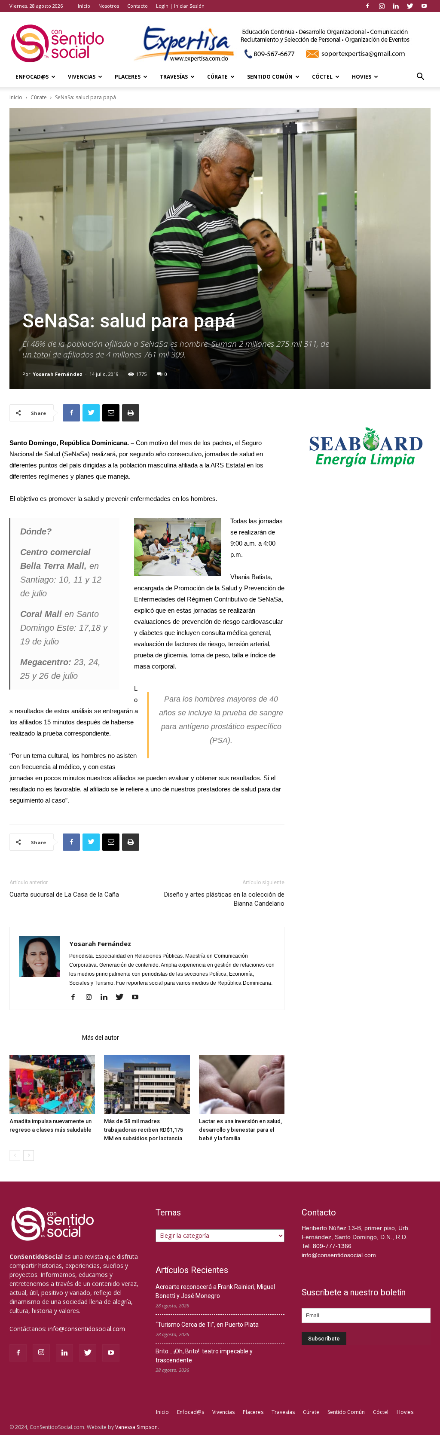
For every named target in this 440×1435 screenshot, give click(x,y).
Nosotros (108, 6)
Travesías (174, 76)
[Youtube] (424, 6)
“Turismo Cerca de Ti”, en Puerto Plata (207, 1324)
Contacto (137, 6)
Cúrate (217, 76)
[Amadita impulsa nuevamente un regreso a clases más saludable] (52, 1084)
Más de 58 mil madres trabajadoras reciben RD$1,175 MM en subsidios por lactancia (143, 1130)
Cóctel (322, 76)
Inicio (84, 6)
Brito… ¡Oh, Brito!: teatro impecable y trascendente (204, 1356)
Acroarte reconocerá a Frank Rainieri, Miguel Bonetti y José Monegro (215, 1291)
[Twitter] (409, 6)
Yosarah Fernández (57, 374)
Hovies (361, 76)
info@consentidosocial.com (86, 1329)
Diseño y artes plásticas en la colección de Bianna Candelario (224, 899)
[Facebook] (367, 6)
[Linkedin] (395, 6)
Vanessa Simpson (136, 1427)
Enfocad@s (32, 76)
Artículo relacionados (43, 1037)
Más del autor (100, 1037)
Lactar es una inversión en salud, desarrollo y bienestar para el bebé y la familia (240, 1130)
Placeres (128, 76)
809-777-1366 (332, 1246)
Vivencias (81, 76)
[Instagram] (381, 6)
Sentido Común (270, 76)
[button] (420, 77)
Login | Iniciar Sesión (180, 6)
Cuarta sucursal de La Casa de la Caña (64, 894)
